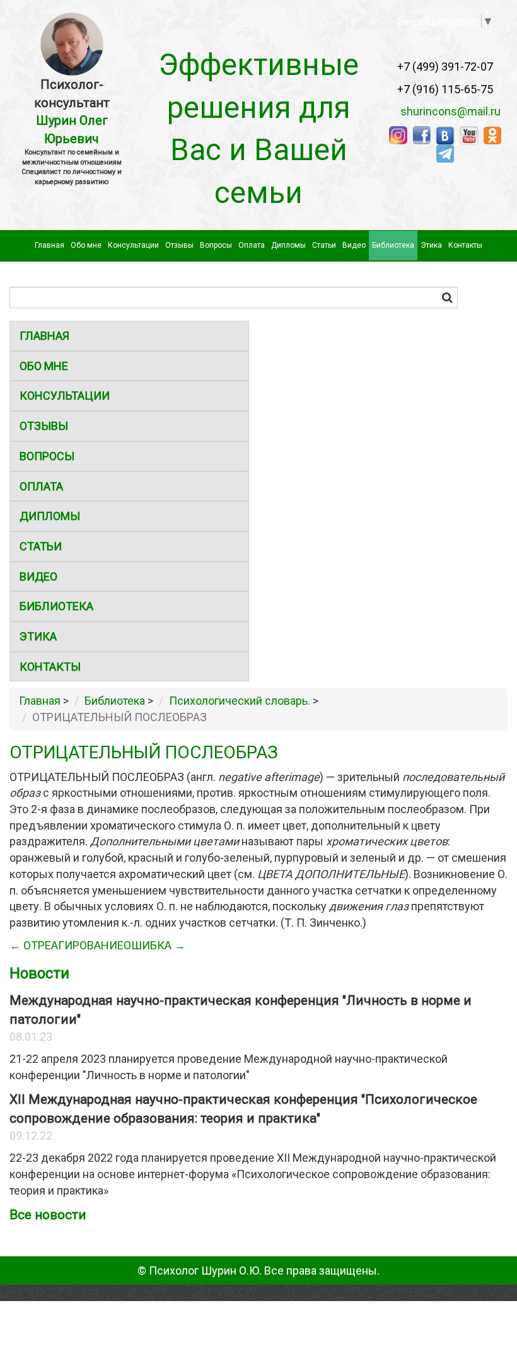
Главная (49, 245)
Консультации (133, 245)
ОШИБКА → (154, 945)
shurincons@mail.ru (447, 111)
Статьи (324, 245)
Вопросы (216, 245)
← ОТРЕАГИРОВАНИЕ (66, 945)
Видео (354, 245)
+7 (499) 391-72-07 (445, 66)
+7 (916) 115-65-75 (445, 89)
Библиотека (393, 245)
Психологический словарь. (239, 700)
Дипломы (288, 245)
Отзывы (179, 245)
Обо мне (86, 245)
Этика (431, 245)
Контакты (465, 245)
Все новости (47, 1214)
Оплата (251, 245)
